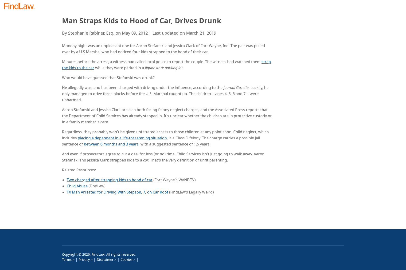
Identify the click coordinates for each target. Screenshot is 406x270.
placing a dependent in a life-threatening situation (122, 138)
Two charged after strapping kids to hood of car (109, 179)
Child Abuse (77, 186)
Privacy (84, 259)
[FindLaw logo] (21, 6)
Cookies (127, 259)
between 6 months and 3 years (111, 144)
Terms (67, 259)
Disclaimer (105, 259)
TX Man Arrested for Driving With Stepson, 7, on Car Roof (117, 192)
